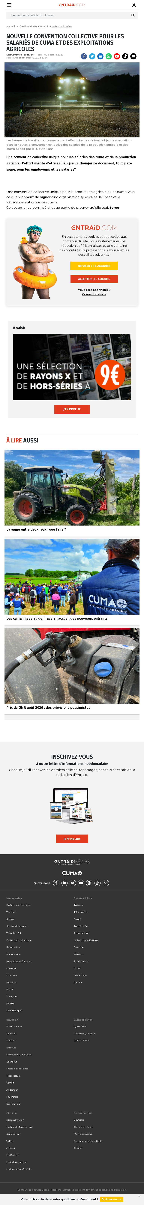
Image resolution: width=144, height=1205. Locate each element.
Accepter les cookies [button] (94, 279)
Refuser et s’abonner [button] (94, 266)
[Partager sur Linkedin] (100, 56)
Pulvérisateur (13, 947)
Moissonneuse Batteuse (18, 961)
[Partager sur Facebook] (84, 56)
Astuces (10, 1148)
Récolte (10, 1003)
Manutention (13, 954)
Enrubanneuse (14, 1026)
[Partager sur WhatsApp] (109, 56)
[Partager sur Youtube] (117, 56)
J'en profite (72, 409)
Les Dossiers (12, 1155)
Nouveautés (14, 898)
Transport (11, 996)
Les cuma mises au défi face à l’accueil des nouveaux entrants (57, 618)
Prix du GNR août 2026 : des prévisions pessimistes (48, 707)
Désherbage (80, 975)
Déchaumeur (13, 1103)
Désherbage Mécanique (19, 940)
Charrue (10, 1033)
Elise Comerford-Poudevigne (20, 54)
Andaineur (12, 1089)
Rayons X (12, 1019)
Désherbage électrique (18, 905)
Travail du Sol (13, 933)
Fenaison (11, 982)
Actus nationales (62, 26)
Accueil (10, 26)
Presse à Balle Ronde (17, 1068)
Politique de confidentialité (88, 1141)
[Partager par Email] (133, 56)
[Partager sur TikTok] (125, 56)
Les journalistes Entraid (18, 1169)
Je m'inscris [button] (72, 839)
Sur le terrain (13, 1133)
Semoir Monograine (17, 926)
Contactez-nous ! (83, 1127)
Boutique (79, 1119)
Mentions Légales (83, 1133)
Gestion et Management (34, 26)
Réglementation (15, 1119)
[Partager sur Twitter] (92, 56)
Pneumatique (13, 1010)
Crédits (77, 1148)
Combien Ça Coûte (84, 1033)
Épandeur (11, 975)
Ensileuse (11, 968)
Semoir (10, 919)
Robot (9, 989)
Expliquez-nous (112, 1199)
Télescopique (80, 912)
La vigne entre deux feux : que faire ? (36, 529)
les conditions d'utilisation (112, 1189)
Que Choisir (80, 1026)
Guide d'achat (83, 1019)
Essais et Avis (83, 898)
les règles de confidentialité (81, 1189)
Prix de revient (81, 1040)
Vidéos (9, 1141)
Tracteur (11, 912)
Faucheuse (12, 1096)
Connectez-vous (94, 294)
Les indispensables (16, 1162)
